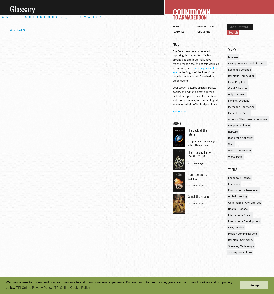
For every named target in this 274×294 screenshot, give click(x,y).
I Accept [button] (254, 285)
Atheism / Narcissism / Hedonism (248, 119)
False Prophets (237, 82)
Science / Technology (241, 246)
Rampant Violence (239, 125)
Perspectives (206, 26)
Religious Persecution (241, 76)
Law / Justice (236, 227)
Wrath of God (19, 30)
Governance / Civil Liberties (244, 202)
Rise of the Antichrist (240, 138)
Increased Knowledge (241, 107)
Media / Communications (243, 233)
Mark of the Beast (239, 113)
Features (178, 31)
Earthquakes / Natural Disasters (247, 63)
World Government (239, 150)
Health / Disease (238, 209)
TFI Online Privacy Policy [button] (34, 287)
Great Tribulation (238, 88)
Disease (233, 57)
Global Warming (237, 196)
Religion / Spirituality (240, 240)
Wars (231, 144)
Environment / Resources (243, 190)
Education (234, 184)
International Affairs (240, 215)
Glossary (203, 31)
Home (176, 26)
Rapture (233, 131)
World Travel (235, 156)
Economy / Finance (239, 178)
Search (233, 32)
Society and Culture (240, 252)
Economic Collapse (239, 69)
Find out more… (182, 111)
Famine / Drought (238, 100)
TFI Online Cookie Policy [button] (72, 287)
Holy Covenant (237, 94)
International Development (244, 221)
